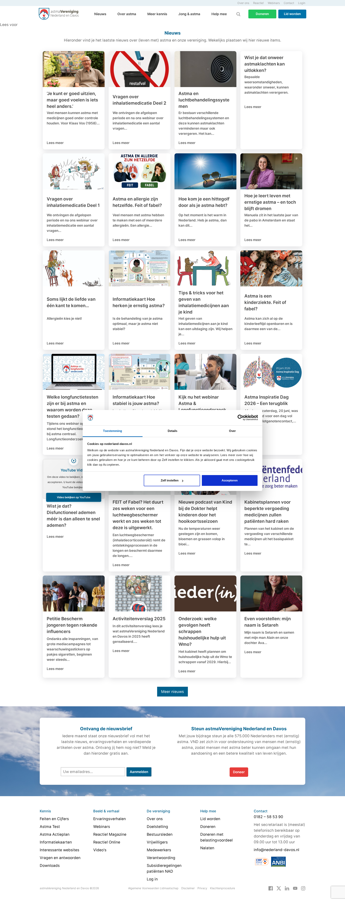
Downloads (50, 865)
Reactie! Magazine (109, 834)
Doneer (239, 772)
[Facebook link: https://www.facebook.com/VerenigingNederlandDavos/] (270, 888)
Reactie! (258, 3)
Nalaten (207, 848)
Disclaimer (188, 888)
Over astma (126, 14)
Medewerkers (159, 850)
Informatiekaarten (56, 842)
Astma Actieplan (54, 834)
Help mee (219, 14)
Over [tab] (232, 431)
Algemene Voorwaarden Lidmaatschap (153, 888)
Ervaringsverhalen (109, 819)
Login (301, 3)
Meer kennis (157, 14)
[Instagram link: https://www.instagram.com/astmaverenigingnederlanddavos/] (303, 888)
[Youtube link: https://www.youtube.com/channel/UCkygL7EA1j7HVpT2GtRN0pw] (295, 888)
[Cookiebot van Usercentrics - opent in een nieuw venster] (240, 418)
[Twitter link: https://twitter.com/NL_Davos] (279, 888)
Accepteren (230, 480)
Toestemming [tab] (112, 431)
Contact (289, 3)
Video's (99, 850)
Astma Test (50, 826)
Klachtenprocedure (222, 888)
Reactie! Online (106, 842)
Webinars (274, 3)
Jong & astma (189, 14)
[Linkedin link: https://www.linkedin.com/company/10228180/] (287, 888)
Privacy (202, 888)
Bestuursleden (159, 834)
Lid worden (292, 14)
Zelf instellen (169, 480)
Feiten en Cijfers (54, 819)
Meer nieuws (172, 691)
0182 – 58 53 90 (268, 817)
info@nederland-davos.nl (276, 849)
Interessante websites (59, 850)
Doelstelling (157, 826)
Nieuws (100, 14)
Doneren (262, 14)
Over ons (243, 3)
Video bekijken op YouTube (73, 497)
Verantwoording (161, 857)
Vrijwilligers (157, 842)
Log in (152, 879)
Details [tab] (172, 431)
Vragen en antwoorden (60, 857)
